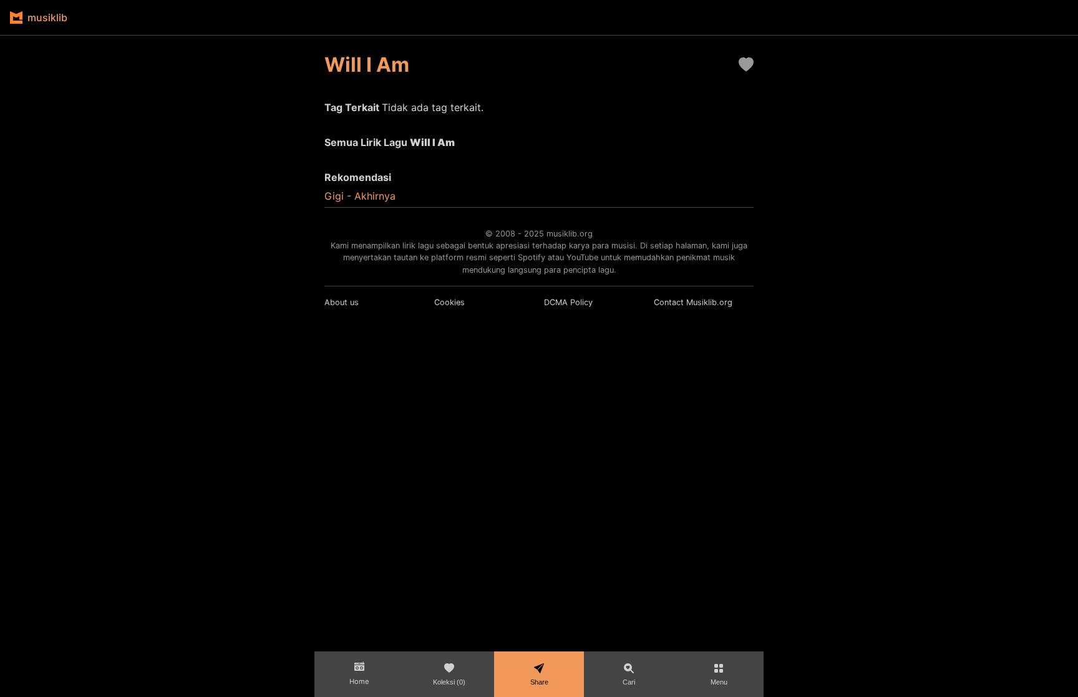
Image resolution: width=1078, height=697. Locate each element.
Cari (629, 682)
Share (539, 682)
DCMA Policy (568, 302)
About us (341, 302)
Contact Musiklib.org (693, 302)
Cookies (449, 302)
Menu (719, 682)
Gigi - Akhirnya (360, 196)
